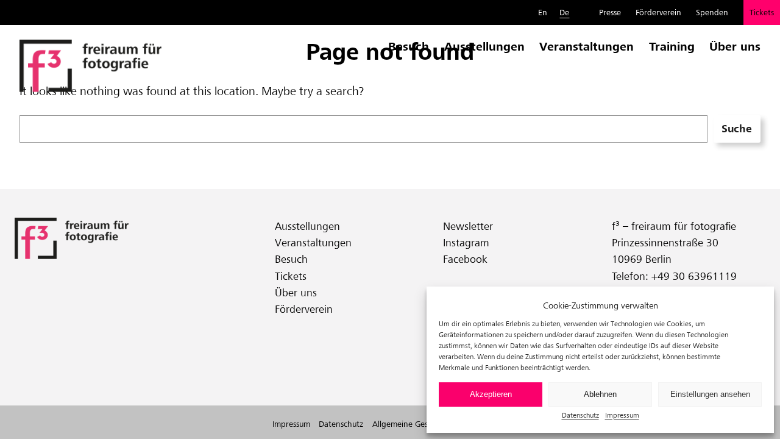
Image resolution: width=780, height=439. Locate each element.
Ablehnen (600, 394)
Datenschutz (580, 414)
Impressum (622, 414)
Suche (737, 128)
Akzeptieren (491, 394)
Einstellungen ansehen (710, 394)
